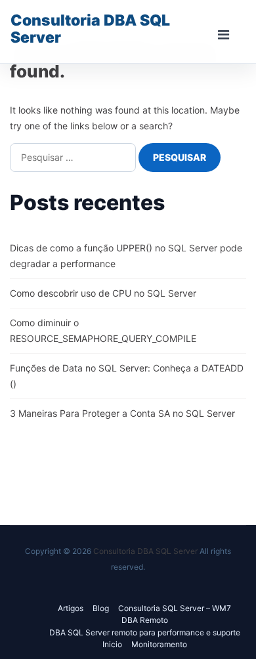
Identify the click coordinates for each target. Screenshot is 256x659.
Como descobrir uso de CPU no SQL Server (103, 293)
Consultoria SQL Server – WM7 (174, 608)
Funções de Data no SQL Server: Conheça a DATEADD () (127, 375)
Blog (101, 608)
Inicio (112, 644)
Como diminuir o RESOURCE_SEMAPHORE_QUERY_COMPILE (103, 330)
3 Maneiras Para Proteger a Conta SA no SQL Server (122, 413)
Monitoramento (159, 644)
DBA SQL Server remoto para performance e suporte (144, 632)
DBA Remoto (144, 620)
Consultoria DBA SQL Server (90, 29)
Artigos (70, 608)
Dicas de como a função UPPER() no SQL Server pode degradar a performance (126, 255)
